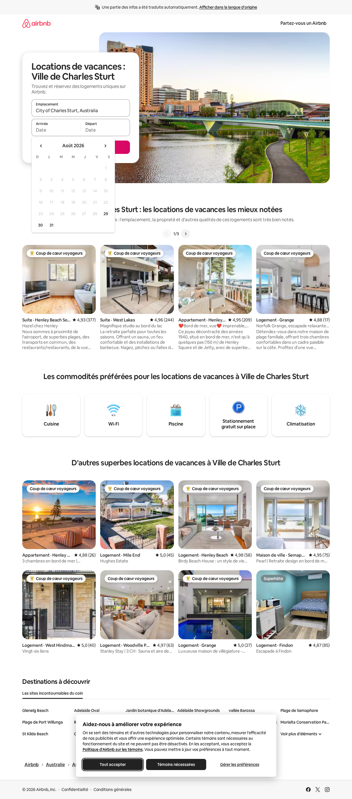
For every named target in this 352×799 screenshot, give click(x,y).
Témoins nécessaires (176, 764)
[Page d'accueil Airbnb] (36, 23)
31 (51, 225)
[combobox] (80, 110)
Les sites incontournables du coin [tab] (52, 693)
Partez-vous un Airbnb (303, 23)
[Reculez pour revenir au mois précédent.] (41, 145)
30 (40, 225)
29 (106, 213)
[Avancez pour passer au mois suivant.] (105, 145)
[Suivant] (185, 233)
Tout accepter (113, 764)
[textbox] (56, 130)
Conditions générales (112, 789)
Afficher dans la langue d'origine (228, 7)
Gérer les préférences (239, 764)
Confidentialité (74, 789)
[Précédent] (166, 233)
